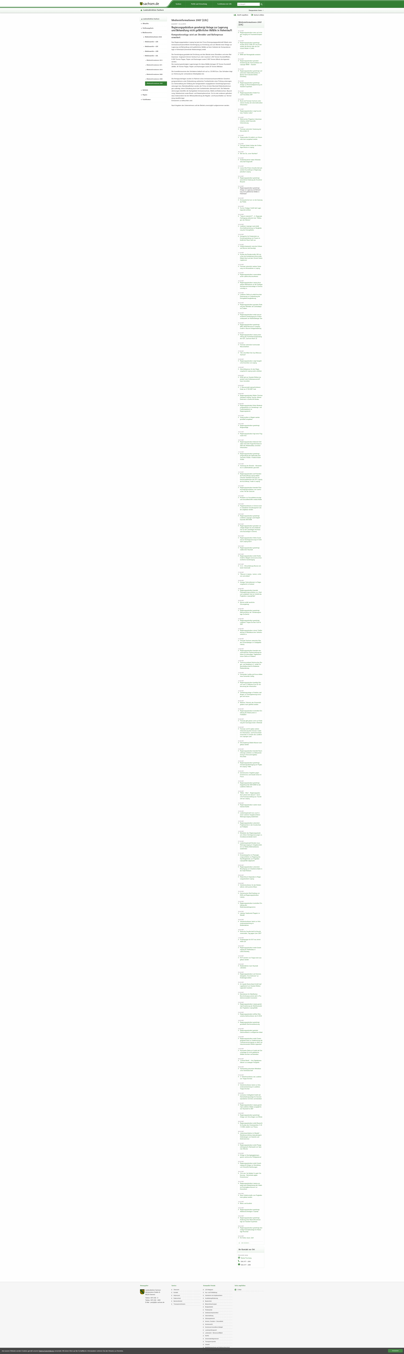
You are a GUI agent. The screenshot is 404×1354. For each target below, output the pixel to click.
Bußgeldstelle (209, 1307)
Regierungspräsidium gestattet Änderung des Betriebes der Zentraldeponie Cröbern (251, 306)
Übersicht (176, 1289)
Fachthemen (147, 99)
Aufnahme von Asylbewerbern (213, 1295)
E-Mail (239, 1289)
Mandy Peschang (246, 1258)
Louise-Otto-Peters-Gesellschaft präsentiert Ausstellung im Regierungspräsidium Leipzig (251, 170)
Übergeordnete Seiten (255, 10)
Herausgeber (144, 1286)
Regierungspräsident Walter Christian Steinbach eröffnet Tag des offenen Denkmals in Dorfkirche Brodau (251, 397)
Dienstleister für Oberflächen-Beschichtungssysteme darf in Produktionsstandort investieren (250, 996)
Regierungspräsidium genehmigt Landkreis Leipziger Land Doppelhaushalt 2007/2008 (250, 517)
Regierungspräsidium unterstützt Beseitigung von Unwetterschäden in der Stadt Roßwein (251, 869)
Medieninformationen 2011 (154, 65)
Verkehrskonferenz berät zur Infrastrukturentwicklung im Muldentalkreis (250, 923)
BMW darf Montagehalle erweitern (250, 54)
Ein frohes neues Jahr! (247, 1238)
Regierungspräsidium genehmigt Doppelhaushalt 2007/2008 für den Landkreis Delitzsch (250, 784)
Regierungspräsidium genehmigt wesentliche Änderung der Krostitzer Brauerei (251, 180)
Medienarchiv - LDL (151, 56)
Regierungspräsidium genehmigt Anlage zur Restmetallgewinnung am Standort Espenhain (251, 84)
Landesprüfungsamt (211, 1330)
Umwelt (207, 1344)
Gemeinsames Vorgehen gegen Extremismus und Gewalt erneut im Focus (250, 774)
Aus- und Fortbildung (211, 1292)
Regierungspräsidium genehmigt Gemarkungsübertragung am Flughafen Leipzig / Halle (251, 764)
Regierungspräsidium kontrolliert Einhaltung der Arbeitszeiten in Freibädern (251, 712)
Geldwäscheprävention (211, 1312)
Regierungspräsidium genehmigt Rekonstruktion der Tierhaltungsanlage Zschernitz (250, 612)
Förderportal (208, 1310)
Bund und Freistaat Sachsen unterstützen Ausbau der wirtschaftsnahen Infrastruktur (251, 102)
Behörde (145, 90)
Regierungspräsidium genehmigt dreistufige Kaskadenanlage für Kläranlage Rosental (251, 1229)
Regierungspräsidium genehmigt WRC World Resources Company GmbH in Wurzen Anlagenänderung (250, 326)
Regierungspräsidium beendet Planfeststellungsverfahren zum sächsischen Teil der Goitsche (251, 489)
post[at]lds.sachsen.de (157, 1302)
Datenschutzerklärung (46, 1351)
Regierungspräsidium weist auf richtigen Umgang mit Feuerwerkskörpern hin (251, 34)
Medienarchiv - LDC (151, 46)
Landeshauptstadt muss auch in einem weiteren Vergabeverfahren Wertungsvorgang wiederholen (250, 814)
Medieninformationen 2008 (154, 79)
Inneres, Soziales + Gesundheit (214, 1321)
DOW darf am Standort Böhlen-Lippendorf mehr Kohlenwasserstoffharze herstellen (250, 379)
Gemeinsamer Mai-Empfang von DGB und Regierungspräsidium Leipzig (250, 895)
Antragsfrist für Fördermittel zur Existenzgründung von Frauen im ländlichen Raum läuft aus (250, 238)
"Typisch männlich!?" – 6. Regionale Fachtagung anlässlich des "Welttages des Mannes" (251, 218)
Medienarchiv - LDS (151, 42)
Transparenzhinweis (179, 1304)
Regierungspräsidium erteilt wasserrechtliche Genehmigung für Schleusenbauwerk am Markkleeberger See (251, 316)
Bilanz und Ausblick (246, 1203)
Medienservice (147, 33)
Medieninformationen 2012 (154, 60)
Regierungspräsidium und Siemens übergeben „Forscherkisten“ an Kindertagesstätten (250, 976)
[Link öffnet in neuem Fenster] (149, 5)
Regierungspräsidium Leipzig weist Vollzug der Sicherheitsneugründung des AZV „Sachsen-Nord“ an (251, 336)
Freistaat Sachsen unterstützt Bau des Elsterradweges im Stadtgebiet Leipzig (250, 642)
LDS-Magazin (209, 1289)
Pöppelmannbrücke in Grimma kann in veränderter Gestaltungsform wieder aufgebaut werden (251, 507)
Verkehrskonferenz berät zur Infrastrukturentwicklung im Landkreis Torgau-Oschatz (250, 1087)
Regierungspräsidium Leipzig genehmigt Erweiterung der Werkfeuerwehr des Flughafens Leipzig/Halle (251, 1006)
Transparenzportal (210, 1341)
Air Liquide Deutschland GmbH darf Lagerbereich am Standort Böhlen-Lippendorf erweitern (250, 986)
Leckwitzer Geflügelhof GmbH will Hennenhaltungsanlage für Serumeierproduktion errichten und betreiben (251, 1097)
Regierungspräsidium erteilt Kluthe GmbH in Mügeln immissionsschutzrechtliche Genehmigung (251, 558)
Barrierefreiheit (178, 1301)
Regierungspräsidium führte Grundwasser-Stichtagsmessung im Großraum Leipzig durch (251, 539)
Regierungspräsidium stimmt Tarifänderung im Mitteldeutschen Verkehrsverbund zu (251, 632)
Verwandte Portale (209, 1286)
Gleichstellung (209, 1315)
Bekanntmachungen (211, 1304)
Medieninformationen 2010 (154, 69)
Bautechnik (208, 1301)
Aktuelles (146, 24)
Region (145, 95)
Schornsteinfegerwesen (212, 1338)
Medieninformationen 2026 (153, 37)
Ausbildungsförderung (211, 1298)
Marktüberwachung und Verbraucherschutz (217, 1347)
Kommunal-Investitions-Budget (214, 1327)
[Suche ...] (261, 4)
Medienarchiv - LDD (151, 51)
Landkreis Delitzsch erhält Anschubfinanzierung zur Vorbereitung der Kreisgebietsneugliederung (251, 296)
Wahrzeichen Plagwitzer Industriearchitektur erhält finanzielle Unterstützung (251, 121)
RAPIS (207, 1336)
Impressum (177, 1295)
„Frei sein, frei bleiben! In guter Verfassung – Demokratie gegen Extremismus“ (250, 1175)
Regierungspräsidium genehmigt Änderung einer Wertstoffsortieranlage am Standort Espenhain (250, 1219)
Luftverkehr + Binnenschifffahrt (214, 1333)
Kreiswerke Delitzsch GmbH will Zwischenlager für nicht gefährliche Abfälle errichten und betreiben (251, 1052)
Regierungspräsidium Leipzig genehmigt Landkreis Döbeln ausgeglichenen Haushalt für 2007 (251, 1107)
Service (174, 1286)
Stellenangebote (148, 28)
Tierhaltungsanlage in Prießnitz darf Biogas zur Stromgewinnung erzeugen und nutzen (251, 694)
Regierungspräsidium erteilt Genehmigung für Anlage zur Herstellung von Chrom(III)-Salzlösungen (250, 1165)
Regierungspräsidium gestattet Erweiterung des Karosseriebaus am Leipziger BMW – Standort (251, 62)
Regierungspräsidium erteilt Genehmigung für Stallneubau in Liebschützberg (250, 949)
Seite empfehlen (240, 1286)
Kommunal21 (209, 1324)
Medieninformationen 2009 (154, 74)
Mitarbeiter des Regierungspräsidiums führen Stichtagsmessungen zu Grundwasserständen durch (251, 835)
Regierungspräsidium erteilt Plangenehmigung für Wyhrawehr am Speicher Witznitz (251, 1147)
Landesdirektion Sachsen (153, 10)
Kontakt (176, 1292)
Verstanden (395, 1350)
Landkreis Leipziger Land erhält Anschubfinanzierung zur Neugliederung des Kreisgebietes (251, 228)
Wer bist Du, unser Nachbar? (249, 153)
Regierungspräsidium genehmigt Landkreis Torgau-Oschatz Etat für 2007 (250, 622)
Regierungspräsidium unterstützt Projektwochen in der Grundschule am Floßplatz (250, 825)
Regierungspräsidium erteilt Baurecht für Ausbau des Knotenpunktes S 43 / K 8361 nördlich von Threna (251, 1125)
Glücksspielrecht (210, 1318)
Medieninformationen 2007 (155, 83)
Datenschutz (177, 1298)
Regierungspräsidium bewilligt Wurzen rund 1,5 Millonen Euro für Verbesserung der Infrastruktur (250, 684)
